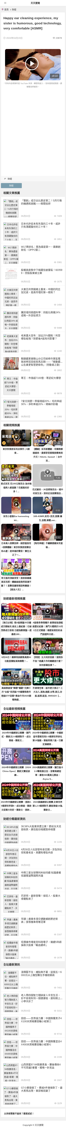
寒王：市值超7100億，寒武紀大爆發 (41, 378)
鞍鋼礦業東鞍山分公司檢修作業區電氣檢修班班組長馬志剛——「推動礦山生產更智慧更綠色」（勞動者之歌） (41, 361)
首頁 (6, 9)
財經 (14, 9)
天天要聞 (35, 3)
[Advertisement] (33, 123)
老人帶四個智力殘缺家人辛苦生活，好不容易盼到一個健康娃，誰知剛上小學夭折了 (40, 998)
